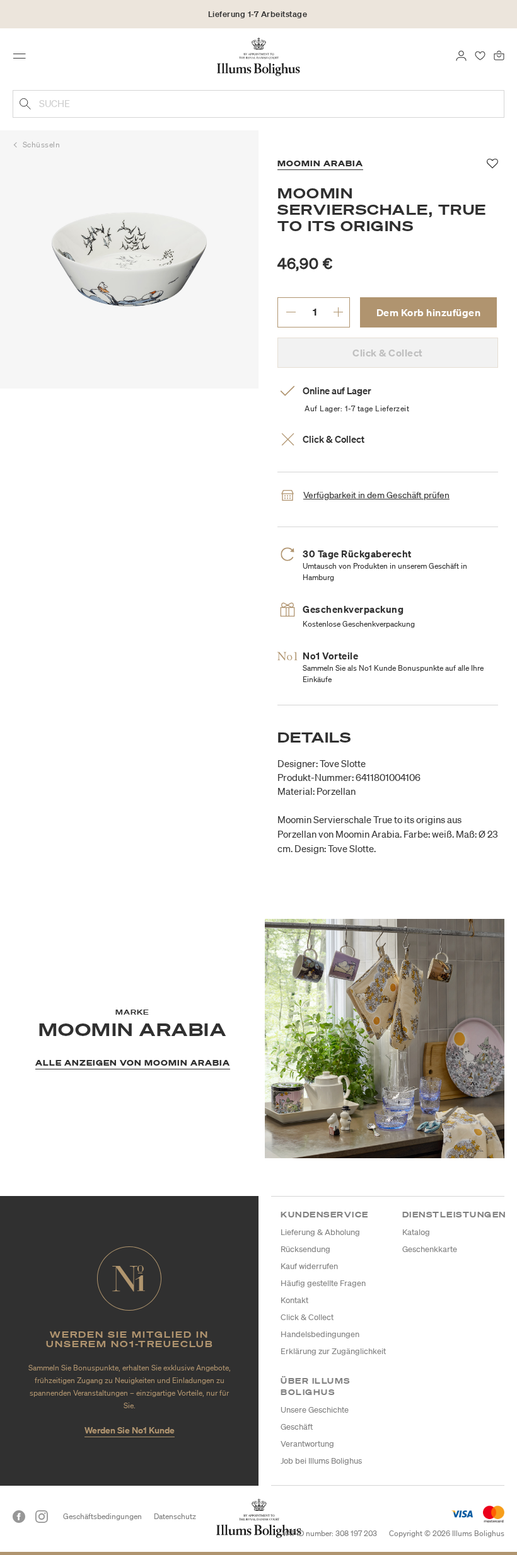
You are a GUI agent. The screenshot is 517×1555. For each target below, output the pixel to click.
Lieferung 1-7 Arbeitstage (258, 14)
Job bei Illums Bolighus (321, 1460)
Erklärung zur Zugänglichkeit (333, 1351)
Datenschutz (175, 1516)
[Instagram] (41, 1516)
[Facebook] (19, 1516)
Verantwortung (307, 1443)
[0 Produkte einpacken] (499, 54)
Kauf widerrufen (309, 1266)
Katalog (416, 1232)
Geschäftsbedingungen (102, 1516)
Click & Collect (307, 1317)
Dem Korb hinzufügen (428, 312)
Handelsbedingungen (320, 1334)
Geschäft (297, 1426)
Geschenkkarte (429, 1249)
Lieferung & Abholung (320, 1232)
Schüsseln (42, 144)
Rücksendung (305, 1249)
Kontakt (294, 1300)
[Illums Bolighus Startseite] (259, 56)
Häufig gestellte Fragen (323, 1283)
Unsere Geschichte (315, 1409)
